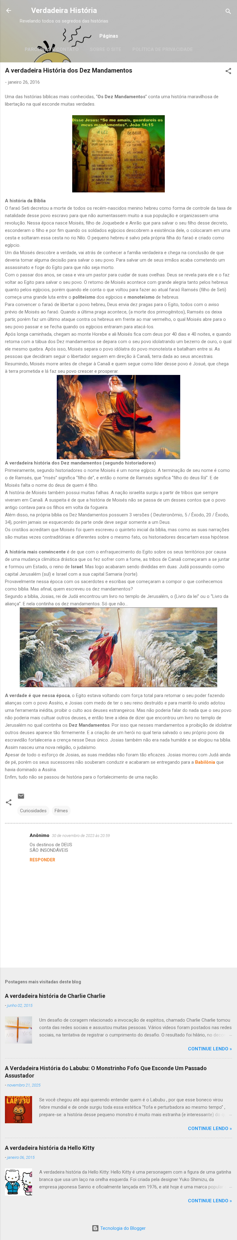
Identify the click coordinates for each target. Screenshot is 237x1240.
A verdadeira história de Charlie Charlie (55, 996)
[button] (228, 72)
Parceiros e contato (52, 49)
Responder (42, 859)
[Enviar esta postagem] (21, 798)
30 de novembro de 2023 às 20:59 (81, 835)
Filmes (61, 810)
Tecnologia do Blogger (122, 1228)
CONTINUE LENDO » (210, 1049)
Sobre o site (105, 49)
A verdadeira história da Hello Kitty (49, 1148)
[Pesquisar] (228, 12)
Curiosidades (33, 810)
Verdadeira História (64, 10)
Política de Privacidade (162, 49)
